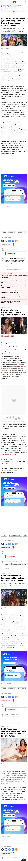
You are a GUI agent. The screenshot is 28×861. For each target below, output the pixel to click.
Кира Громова (5, 509)
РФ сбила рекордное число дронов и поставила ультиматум (14, 276)
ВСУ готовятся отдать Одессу (9, 750)
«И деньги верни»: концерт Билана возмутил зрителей (13, 281)
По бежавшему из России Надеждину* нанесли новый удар (14, 296)
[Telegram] (9, 240)
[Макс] (6, 240)
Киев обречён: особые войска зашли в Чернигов (11, 759)
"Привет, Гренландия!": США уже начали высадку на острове (12, 301)
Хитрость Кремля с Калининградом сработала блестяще (13, 754)
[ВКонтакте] (12, 240)
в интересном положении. (9, 454)
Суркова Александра (7, 206)
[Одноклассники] (16, 240)
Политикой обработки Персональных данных (10, 6)
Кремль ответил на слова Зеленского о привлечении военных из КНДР (11, 291)
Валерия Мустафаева (7, 683)
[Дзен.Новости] (2, 240)
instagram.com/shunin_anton (8, 336)
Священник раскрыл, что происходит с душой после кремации (13, 286)
